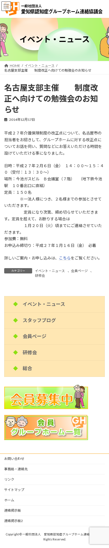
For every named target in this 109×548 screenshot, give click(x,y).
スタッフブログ (39, 320)
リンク (9, 479)
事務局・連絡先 (16, 469)
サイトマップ (14, 490)
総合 (27, 368)
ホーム (9, 500)
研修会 (40, 275)
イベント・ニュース (50, 271)
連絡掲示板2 (13, 521)
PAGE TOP (101, 525)
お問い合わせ (14, 459)
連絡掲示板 (12, 510)
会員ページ (79, 271)
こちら (65, 258)
